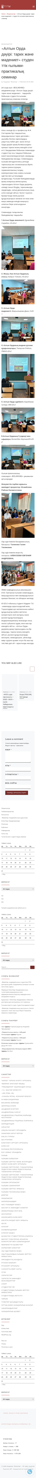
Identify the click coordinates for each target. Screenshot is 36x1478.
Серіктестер (6, 1275)
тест (2, 1027)
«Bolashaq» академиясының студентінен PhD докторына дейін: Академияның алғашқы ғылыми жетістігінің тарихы (17, 984)
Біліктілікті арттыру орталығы (14, 1143)
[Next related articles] (32, 669)
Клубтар (4, 1227)
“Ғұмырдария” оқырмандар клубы (16, 1087)
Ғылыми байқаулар (9, 1159)
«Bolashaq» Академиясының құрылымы (14, 818)
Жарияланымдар (8, 1201)
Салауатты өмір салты (11, 1269)
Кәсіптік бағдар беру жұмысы (14, 1220)
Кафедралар (5, 830)
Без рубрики (6, 1140)
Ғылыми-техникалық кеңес (13, 1192)
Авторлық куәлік (8, 1106)
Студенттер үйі (8, 1287)
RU (2, 899)
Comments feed (6, 1331)
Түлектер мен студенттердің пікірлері (13, 837)
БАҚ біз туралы (7, 1136)
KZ (2, 896)
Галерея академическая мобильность (13, 908)
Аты (8, 765)
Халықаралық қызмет (10, 1311)
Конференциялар (9, 1230)
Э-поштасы (11, 774)
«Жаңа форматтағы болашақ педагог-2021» (16, 1049)
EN (2, 902)
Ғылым (4, 1155)
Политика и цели (6, 1347)
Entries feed (5, 1328)
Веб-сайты (11, 783)
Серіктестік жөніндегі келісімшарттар (11, 1279)
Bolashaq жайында (10, 1103)
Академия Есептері (10, 1109)
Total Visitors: (8, 1453)
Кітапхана (4, 824)
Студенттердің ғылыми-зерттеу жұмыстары (15, 1291)
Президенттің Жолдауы (11, 1260)
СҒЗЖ (3, 1272)
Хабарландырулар (7, 811)
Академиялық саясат (11, 1112)
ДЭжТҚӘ (4, 1195)
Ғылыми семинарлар (10, 1186)
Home (3, 14)
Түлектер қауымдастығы (12, 1302)
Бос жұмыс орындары (11, 1152)
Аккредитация (7, 1124)
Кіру (2, 1325)
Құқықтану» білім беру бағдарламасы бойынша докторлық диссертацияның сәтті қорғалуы (17, 1001)
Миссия (4, 1341)
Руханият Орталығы (10, 1266)
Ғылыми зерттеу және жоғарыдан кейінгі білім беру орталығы (16, 1163)
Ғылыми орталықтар (10, 1182)
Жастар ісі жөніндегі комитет (14, 1208)
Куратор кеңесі (8, 1233)
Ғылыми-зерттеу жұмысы (12, 1189)
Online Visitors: (9, 1443)
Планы (3, 1344)
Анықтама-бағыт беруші (12, 1133)
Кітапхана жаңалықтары (10, 1043)
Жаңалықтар (11, 14)
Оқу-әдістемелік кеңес (11, 1251)
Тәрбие (4, 1299)
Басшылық (5, 815)
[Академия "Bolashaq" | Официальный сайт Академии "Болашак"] (6, 6)
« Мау (3, 874)
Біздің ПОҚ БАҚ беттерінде (25, 695)
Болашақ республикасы (12, 1149)
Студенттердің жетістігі (12, 1296)
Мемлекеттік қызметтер (12, 1245)
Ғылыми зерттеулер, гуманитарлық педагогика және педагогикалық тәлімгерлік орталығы (17, 1169)
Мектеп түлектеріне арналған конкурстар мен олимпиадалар (15, 1240)
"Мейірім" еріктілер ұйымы (13, 1084)
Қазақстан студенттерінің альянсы (17, 1236)
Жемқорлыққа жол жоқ (11, 1211)
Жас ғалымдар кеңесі (11, 1205)
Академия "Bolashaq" (10, 82)
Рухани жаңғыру (8, 1263)
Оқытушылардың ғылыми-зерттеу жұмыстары (16, 1255)
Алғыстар (4, 834)
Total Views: (7, 1450)
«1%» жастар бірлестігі (11, 1090)
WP (11, 1469)
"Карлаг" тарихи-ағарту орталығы (16, 1081)
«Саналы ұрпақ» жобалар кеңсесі (16, 1096)
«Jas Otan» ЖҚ (7, 1093)
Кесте (4, 1223)
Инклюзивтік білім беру (11, 1217)
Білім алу (5, 1146)
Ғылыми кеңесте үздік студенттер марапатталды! (17, 1005)
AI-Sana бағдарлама (10, 1099)
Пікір (8, 750)
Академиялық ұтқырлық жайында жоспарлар (16, 1116)
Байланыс (4, 827)
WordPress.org (6, 1335)
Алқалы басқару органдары (13, 1130)
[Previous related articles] (27, 669)
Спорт (4, 1284)
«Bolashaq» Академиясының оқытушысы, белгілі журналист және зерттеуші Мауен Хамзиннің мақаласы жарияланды (17, 1010)
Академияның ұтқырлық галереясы (17, 1121)
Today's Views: (8, 1446)
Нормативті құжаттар (10, 1248)
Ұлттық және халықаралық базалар (17, 1305)
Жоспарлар (6, 1214)
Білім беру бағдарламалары (10, 821)
